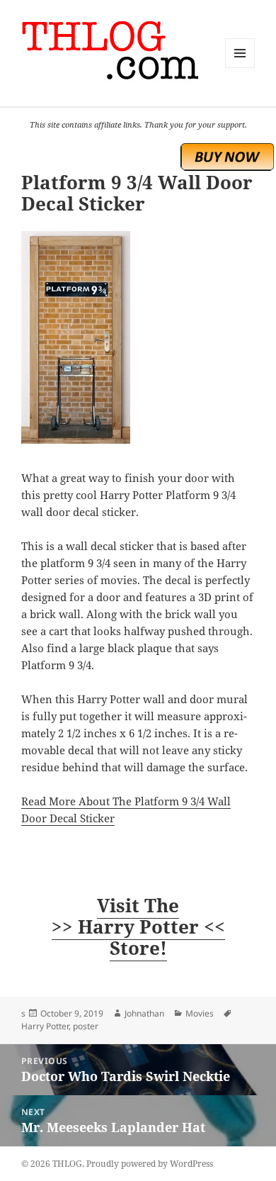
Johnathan (144, 1013)
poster (85, 1026)
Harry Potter (45, 1026)
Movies (199, 1013)
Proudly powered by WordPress (149, 1164)
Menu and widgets (240, 67)
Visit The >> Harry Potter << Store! (138, 926)
